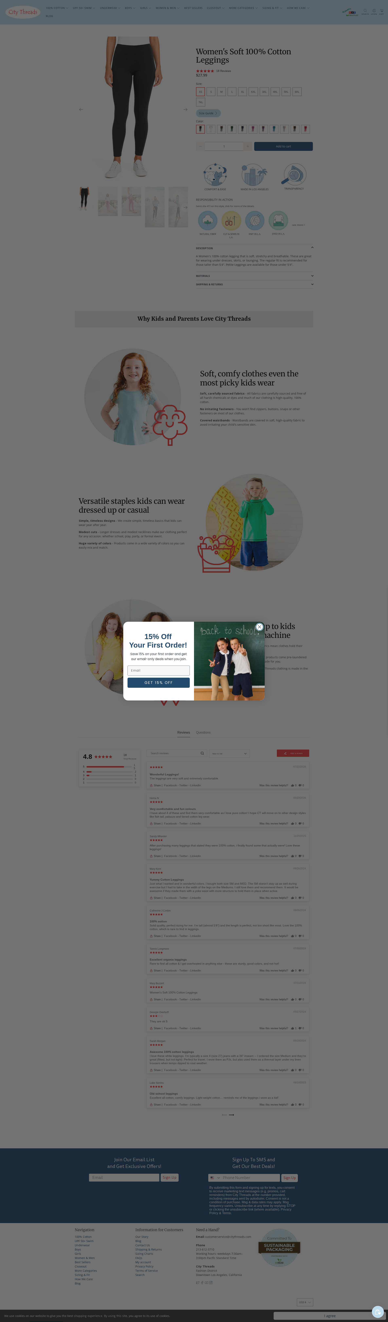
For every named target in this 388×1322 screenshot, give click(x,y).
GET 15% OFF (158, 682)
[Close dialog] (259, 626)
